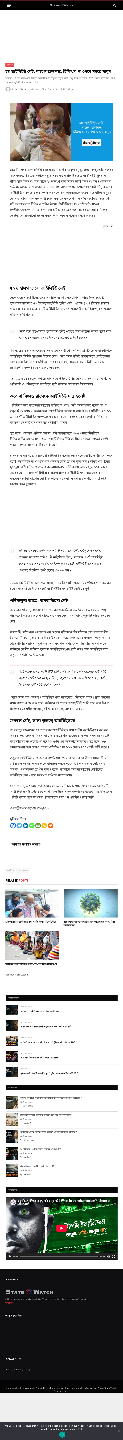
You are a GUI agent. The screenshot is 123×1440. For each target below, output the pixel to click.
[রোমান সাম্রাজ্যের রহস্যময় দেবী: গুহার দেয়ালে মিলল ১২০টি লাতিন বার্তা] (12, 1025)
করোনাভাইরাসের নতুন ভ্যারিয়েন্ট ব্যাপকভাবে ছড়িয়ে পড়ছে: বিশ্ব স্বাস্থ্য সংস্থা (89, 923)
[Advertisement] (61, 34)
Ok (62, 1434)
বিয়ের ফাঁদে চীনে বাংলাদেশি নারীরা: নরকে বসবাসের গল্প (39, 1057)
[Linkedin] (25, 825)
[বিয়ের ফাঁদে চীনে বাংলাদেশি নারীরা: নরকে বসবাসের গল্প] (12, 1056)
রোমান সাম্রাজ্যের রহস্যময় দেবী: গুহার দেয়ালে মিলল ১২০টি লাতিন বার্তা (45, 1026)
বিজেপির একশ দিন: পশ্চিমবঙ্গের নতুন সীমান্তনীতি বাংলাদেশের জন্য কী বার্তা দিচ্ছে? (51, 1097)
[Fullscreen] (113, 1256)
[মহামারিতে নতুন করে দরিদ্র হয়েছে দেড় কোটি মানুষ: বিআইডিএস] (32, 945)
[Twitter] (19, 825)
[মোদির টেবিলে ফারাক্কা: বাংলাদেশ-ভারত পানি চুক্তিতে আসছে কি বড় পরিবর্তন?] (12, 1041)
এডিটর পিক (10, 65)
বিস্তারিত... (9, 1303)
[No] (119, 1430)
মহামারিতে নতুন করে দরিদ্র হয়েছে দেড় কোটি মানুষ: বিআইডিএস (31, 963)
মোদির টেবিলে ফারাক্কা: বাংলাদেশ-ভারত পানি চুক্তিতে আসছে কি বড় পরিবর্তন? (48, 1042)
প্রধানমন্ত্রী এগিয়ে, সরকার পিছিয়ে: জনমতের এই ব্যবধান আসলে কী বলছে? (48, 1132)
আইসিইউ (10, 870)
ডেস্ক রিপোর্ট (27, 1123)
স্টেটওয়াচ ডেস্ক (28, 1140)
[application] (62, 1228)
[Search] (114, 5)
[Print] (50, 825)
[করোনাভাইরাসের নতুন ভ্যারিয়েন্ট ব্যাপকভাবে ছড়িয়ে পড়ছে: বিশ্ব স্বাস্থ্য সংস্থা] (91, 903)
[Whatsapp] (32, 825)
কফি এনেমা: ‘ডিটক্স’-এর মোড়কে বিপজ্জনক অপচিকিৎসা (39, 1011)
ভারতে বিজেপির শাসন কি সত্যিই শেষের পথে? (37, 1166)
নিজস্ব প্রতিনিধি (28, 1106)
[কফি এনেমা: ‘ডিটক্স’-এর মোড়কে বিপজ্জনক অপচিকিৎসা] (12, 1010)
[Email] (38, 825)
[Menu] (9, 5)
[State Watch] (61, 5)
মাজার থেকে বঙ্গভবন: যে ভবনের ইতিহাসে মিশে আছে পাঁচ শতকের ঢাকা (45, 1115)
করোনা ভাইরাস (23, 870)
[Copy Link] (44, 825)
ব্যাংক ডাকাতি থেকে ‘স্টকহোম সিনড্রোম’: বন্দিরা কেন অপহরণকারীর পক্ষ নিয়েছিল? (49, 1073)
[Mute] (108, 1256)
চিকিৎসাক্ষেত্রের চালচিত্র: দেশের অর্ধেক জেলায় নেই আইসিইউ (30, 921)
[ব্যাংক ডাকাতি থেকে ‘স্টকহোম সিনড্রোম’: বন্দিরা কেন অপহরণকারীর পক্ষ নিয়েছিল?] (12, 1072)
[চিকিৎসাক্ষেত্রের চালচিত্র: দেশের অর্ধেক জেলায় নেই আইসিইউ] (32, 903)
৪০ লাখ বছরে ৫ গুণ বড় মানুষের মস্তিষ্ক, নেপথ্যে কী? (40, 1149)
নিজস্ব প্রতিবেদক (20, 89)
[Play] (9, 1256)
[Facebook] (13, 825)
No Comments (51, 89)
